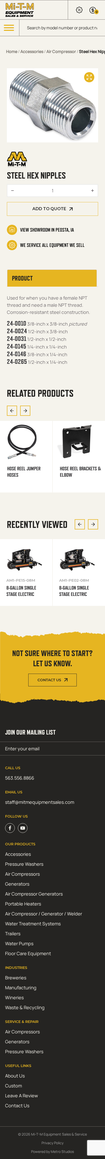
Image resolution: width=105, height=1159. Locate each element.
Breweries (15, 978)
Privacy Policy (52, 1142)
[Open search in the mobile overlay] (62, 28)
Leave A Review (21, 1096)
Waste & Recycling (25, 1007)
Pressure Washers (24, 864)
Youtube (22, 828)
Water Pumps (19, 943)
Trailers (12, 933)
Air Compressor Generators (34, 894)
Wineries (14, 997)
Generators (17, 884)
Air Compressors (22, 874)
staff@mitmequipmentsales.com (39, 802)
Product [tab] (22, 278)
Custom (13, 1086)
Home (11, 51)
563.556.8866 (19, 778)
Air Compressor (61, 51)
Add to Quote (49, 208)
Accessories (31, 51)
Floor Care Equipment (28, 953)
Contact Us (49, 680)
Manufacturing (20, 987)
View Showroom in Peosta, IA (47, 230)
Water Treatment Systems (33, 924)
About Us (15, 1076)
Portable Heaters (23, 904)
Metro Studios (62, 1151)
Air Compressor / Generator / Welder (43, 914)
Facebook (10, 828)
